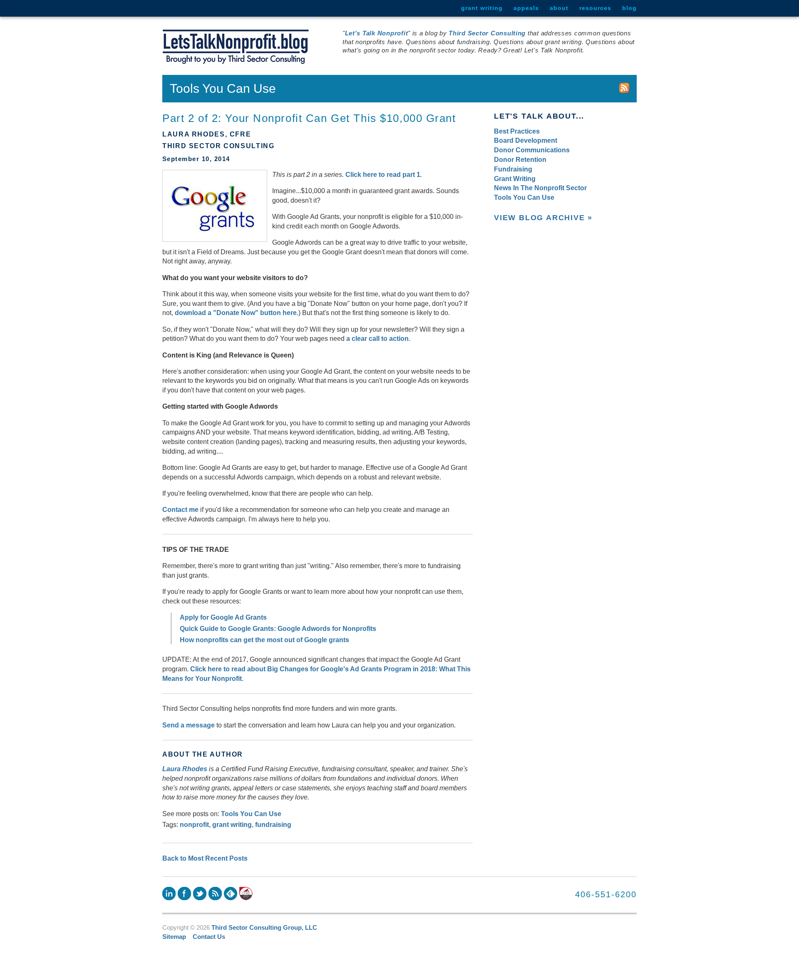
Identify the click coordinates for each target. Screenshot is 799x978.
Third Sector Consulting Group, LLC (264, 927)
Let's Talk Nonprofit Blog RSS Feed (215, 893)
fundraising (273, 824)
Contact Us (209, 936)
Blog (629, 8)
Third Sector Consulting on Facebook (184, 893)
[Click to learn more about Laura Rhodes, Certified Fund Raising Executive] (246, 893)
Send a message (188, 725)
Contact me (180, 509)
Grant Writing (482, 8)
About (559, 8)
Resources (595, 8)
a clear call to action (377, 338)
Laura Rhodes (184, 768)
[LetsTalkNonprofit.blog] (235, 47)
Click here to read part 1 (382, 174)
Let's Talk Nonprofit (376, 33)
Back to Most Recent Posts (205, 858)
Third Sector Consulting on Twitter (199, 893)
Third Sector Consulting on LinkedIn (169, 893)
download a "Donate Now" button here (236, 312)
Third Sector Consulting (487, 33)
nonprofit (194, 824)
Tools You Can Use (251, 813)
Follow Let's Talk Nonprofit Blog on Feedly (230, 893)
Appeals (526, 8)
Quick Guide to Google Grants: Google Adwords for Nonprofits (278, 628)
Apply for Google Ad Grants (223, 617)
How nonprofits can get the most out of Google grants (264, 639)
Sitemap (174, 936)
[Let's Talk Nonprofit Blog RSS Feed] (624, 88)
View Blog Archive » (543, 217)
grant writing (232, 824)
